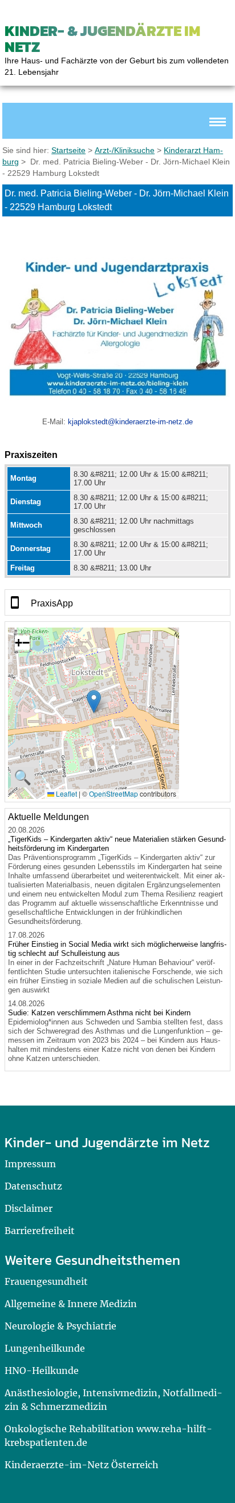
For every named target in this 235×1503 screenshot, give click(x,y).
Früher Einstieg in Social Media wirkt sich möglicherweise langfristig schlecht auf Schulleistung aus (117, 949)
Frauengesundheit (46, 1281)
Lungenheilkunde (45, 1348)
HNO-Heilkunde (42, 1370)
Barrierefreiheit (40, 1230)
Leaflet (65, 793)
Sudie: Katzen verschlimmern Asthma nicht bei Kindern (99, 1012)
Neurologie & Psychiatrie (60, 1326)
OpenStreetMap (113, 793)
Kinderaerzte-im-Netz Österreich (82, 1464)
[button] (94, 701)
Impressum (30, 1164)
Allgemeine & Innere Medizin (71, 1303)
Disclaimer (28, 1208)
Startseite (68, 150)
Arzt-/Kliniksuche (125, 150)
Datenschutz (33, 1186)
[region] (117, 602)
